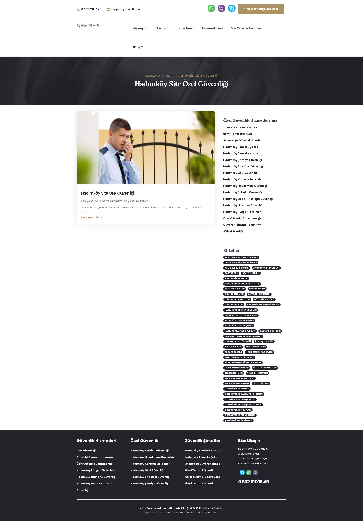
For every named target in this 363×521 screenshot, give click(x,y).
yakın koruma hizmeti (237, 383)
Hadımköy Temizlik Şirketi (241, 147)
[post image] (146, 147)
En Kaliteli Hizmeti (235, 288)
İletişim (138, 47)
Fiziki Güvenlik (257, 288)
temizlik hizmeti (234, 373)
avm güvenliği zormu (237, 267)
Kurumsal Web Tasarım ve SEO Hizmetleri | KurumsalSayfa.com (181, 512)
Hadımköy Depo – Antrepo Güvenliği (248, 199)
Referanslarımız (212, 28)
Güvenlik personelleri (237, 299)
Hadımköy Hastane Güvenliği (243, 205)
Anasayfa (139, 28)
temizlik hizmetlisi (257, 373)
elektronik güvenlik (236, 278)
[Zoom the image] (211, 7)
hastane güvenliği (270, 331)
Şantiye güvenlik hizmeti (238, 420)
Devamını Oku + (91, 217)
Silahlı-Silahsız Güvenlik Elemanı (243, 362)
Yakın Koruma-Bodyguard (241, 127)
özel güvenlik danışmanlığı (240, 399)
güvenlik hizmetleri (259, 294)
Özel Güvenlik (261, 383)
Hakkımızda (161, 28)
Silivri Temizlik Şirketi (237, 134)
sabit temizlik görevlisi (259, 352)
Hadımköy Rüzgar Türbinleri (242, 212)
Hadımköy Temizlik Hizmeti (241, 153)
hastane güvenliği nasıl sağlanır (243, 336)
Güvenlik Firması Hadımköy (242, 225)
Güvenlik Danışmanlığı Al (261, 9)
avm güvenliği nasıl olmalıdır (241, 257)
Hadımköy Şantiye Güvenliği (242, 160)
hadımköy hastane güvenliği (263, 304)
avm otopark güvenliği (266, 267)
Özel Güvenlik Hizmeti (174, 207)
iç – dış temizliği (264, 341)
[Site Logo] (88, 26)
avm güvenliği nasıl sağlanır (241, 262)
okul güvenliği (233, 346)
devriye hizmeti (89, 207)
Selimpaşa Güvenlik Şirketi (241, 140)
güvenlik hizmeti (234, 294)
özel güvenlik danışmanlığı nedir (243, 404)
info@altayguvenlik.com (126, 9)
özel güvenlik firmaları (147, 207)
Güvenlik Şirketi (234, 304)
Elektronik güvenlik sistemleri (242, 283)
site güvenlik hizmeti (265, 367)
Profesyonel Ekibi (256, 346)
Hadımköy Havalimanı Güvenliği (245, 186)
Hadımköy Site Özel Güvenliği (107, 193)
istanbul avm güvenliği (238, 341)
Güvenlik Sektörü (264, 299)
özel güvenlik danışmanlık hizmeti (244, 394)
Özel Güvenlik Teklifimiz (245, 28)
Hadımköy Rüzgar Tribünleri (241, 310)
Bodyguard (231, 273)
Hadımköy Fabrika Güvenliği (242, 192)
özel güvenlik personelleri (240, 415)
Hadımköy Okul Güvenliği (240, 173)
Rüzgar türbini (233, 352)
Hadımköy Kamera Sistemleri (243, 179)
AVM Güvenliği (233, 231)
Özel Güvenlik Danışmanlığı (242, 218)
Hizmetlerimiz (186, 28)
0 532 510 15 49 (253, 482)
